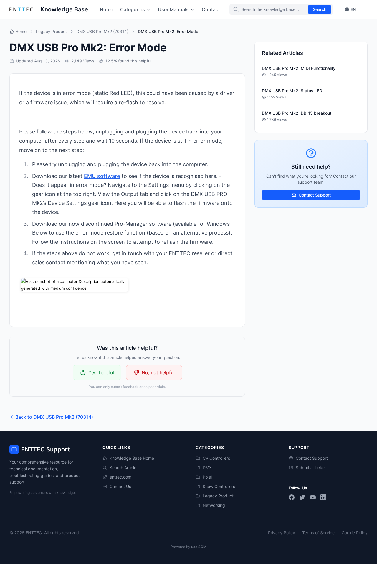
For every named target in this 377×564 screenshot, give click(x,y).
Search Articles (124, 467)
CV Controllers (216, 458)
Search (319, 9)
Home (106, 9)
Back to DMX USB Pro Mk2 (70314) (54, 417)
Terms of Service (318, 532)
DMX (207, 467)
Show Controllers (219, 486)
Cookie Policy (355, 532)
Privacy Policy (281, 532)
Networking (214, 505)
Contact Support (315, 194)
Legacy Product (218, 495)
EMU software (102, 176)
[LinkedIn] (323, 497)
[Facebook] (292, 497)
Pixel (207, 476)
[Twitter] (302, 497)
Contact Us (120, 486)
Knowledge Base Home (132, 458)
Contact (211, 9)
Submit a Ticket (311, 467)
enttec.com (120, 476)
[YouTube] (313, 497)
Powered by (188, 547)
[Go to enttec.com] (21, 9)
